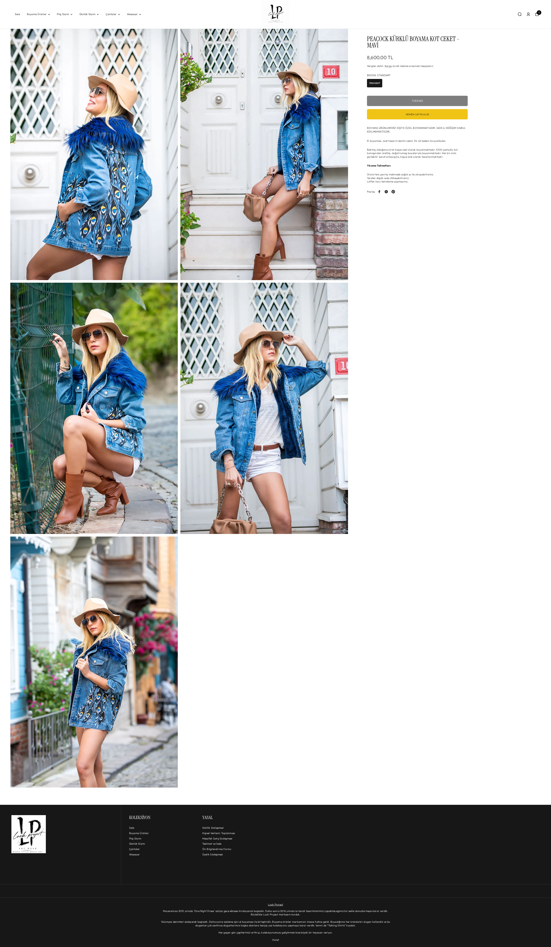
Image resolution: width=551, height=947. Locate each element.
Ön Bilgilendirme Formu (216, 849)
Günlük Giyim (87, 14)
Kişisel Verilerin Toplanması (218, 833)
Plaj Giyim (63, 14)
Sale (17, 14)
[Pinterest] (393, 191)
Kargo (388, 66)
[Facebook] (379, 191)
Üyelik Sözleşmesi (212, 854)
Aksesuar (132, 14)
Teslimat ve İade (211, 843)
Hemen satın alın (417, 114)
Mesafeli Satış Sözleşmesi (217, 838)
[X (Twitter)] (386, 191)
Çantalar (111, 14)
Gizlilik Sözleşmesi (213, 827)
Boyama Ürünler (36, 14)
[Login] (528, 14)
